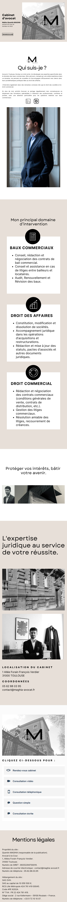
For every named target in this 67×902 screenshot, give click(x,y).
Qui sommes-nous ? (59, 54)
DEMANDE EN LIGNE (7, 34)
